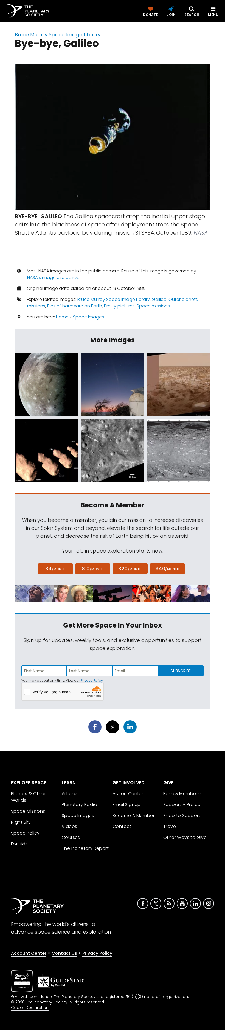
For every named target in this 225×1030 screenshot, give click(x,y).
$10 (92, 568)
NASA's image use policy (52, 277)
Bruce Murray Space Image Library (57, 34)
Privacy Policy (92, 680)
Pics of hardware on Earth (74, 306)
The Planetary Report (85, 848)
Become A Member (133, 815)
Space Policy (25, 833)
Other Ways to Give (185, 837)
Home (62, 317)
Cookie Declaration (30, 1007)
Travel (170, 826)
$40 (167, 568)
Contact (122, 826)
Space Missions (28, 811)
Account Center (28, 953)
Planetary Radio (79, 804)
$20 (130, 568)
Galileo (159, 299)
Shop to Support (181, 815)
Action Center (128, 793)
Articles (70, 793)
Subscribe (181, 671)
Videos (69, 826)
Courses (71, 837)
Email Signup (127, 804)
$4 (55, 568)
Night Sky (21, 822)
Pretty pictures (119, 306)
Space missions (153, 306)
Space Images (88, 317)
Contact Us (64, 953)
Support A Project (182, 804)
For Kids (19, 844)
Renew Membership (185, 793)
